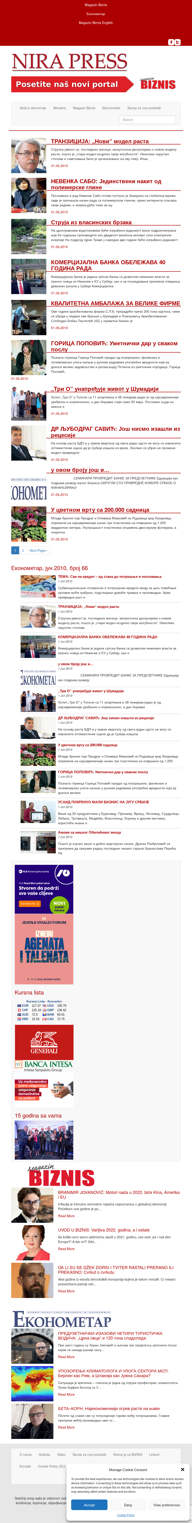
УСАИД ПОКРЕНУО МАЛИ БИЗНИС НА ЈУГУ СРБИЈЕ (103, 801)
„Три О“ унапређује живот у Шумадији (105, 388)
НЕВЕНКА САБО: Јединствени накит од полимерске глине (106, 184)
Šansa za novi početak (144, 107)
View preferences (166, 1504)
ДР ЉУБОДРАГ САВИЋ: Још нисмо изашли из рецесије (115, 431)
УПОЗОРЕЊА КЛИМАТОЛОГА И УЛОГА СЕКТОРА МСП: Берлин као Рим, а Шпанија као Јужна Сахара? (113, 1373)
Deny (128, 1504)
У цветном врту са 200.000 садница (100, 509)
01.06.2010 (59, 165)
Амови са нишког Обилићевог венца (89, 832)
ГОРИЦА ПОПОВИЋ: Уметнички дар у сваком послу (114, 346)
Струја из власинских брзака (91, 222)
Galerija (44, 1454)
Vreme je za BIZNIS (127, 1454)
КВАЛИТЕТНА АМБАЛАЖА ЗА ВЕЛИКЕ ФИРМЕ (115, 303)
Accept (89, 1504)
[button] (182, 1469)
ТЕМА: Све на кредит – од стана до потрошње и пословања (109, 576)
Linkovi (154, 1454)
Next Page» (38, 550)
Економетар (96, 13)
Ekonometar (111, 107)
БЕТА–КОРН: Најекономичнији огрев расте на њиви (109, 1408)
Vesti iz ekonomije (33, 107)
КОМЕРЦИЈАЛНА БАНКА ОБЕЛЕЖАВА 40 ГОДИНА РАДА (108, 265)
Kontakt (25, 1466)
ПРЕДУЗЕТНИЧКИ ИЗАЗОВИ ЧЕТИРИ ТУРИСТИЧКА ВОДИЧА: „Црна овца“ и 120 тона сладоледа (110, 1335)
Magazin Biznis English (96, 22)
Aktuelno (59, 107)
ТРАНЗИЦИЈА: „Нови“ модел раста (100, 141)
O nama (26, 1454)
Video (61, 1454)
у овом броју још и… (80, 470)
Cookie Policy (126, 1515)
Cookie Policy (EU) (52, 1466)
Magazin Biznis (96, 4)
